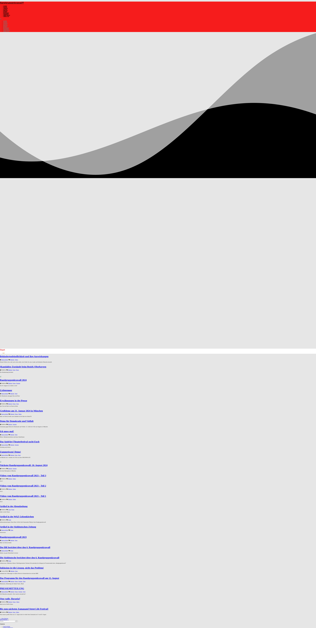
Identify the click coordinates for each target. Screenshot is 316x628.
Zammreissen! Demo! (10, 452)
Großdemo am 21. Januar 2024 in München (21, 411)
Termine (6, 14)
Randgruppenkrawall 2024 (13, 380)
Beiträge (12, 359)
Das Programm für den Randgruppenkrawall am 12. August (29, 578)
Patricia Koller (4, 359)
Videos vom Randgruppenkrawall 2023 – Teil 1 (23, 496)
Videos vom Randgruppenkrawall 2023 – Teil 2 (23, 485)
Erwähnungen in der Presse (13, 400)
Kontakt (6, 13)
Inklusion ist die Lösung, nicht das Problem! (22, 568)
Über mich (6, 15)
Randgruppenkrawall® (12, 2)
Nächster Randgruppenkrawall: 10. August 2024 (23, 465)
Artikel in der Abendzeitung (13, 506)
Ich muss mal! (7, 431)
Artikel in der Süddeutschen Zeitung (18, 526)
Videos (5, 8)
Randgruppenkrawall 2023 (13, 537)
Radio (5, 11)
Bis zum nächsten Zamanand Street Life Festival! (24, 609)
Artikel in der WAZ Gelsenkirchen (17, 516)
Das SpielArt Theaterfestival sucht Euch (19, 441)
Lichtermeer (6, 390)
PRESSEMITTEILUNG (12, 588)
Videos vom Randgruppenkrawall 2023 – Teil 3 (23, 475)
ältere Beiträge (4, 618)
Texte (5, 7)
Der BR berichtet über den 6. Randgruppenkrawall (25, 547)
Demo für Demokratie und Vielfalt (16, 421)
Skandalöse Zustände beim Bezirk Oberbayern (23, 366)
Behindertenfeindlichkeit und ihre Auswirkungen (24, 356)
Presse (5, 10)
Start (5, 6)
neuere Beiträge (4, 619)
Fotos (5, 9)
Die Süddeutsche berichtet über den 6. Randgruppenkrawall (29, 557)
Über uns (6, 16)
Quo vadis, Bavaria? (10, 598)
